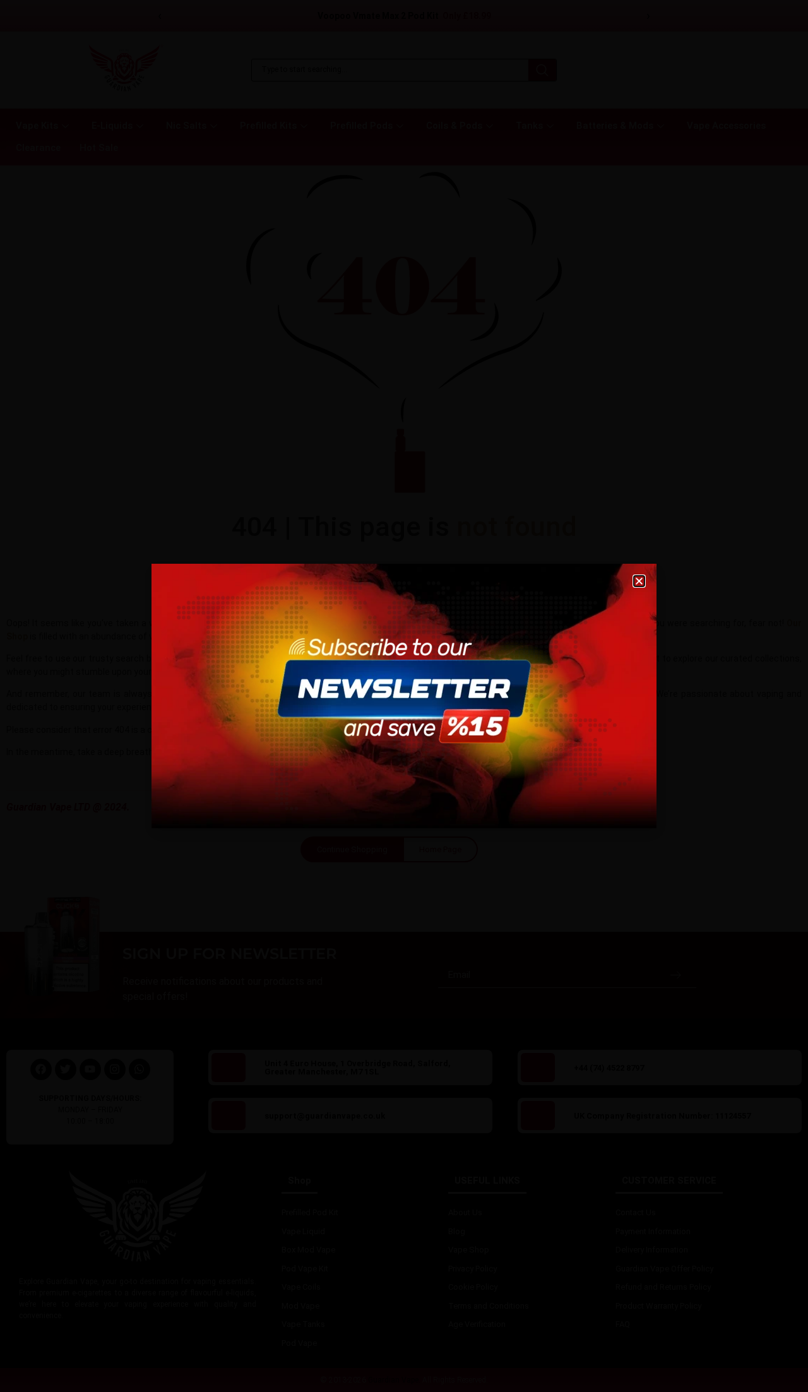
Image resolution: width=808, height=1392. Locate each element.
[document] (404, 696)
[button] (639, 581)
